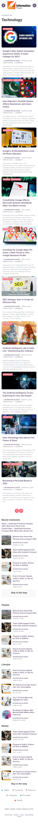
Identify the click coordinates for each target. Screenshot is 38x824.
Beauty (16, 815)
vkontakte (26, 795)
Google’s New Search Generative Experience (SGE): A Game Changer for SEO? (18, 54)
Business (6, 179)
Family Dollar (7, 528)
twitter (6, 790)
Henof (4, 524)
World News (18, 80)
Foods (22, 815)
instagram (13, 795)
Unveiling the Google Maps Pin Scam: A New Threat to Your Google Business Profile (17, 253)
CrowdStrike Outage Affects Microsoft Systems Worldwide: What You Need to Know (17, 203)
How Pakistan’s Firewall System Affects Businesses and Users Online (18, 104)
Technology (7, 29)
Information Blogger (12, 60)
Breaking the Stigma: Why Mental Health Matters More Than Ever (23, 712)
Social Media (16, 464)
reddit (19, 800)
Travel (19, 816)
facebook (19, 790)
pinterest (31, 790)
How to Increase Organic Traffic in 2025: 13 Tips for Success (23, 578)
